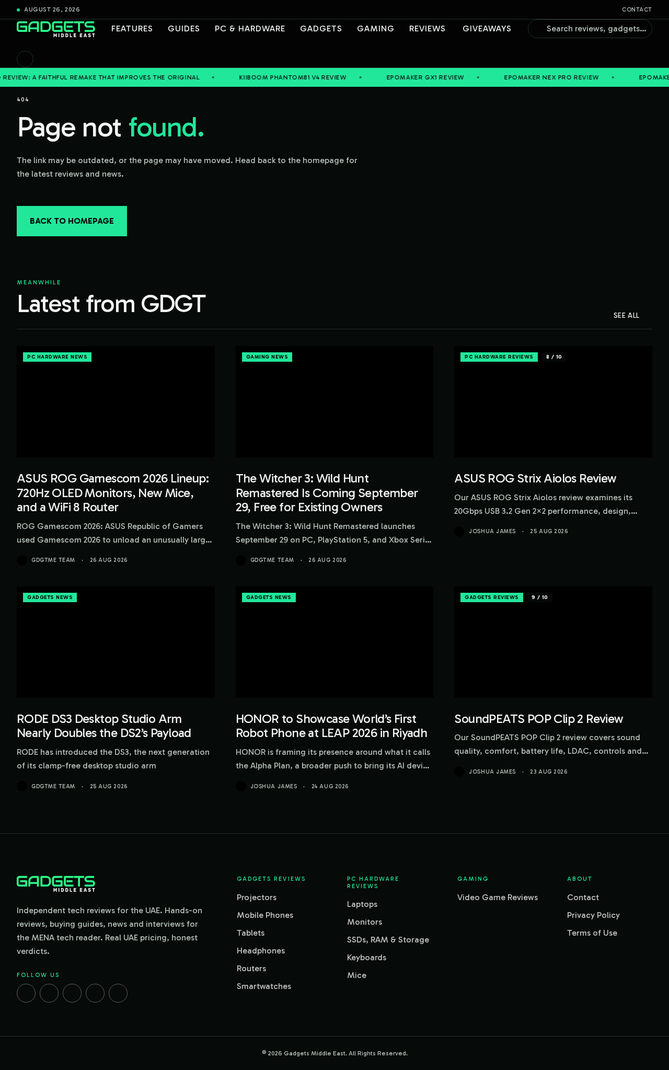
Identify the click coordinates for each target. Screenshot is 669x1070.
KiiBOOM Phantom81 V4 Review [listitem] (255, 77)
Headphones (261, 951)
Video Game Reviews (497, 897)
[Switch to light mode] (25, 59)
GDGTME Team (53, 560)
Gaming (376, 28)
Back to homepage (72, 221)
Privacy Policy (593, 915)
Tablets (250, 933)
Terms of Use (592, 933)
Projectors (256, 897)
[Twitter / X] (72, 993)
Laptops (362, 904)
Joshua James (492, 531)
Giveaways (487, 28)
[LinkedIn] (95, 993)
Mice (356, 975)
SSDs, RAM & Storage (388, 940)
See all (627, 315)
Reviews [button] (427, 28)
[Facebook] (26, 993)
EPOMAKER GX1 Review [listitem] (388, 77)
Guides (184, 28)
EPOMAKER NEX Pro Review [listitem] (514, 77)
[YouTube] (118, 993)
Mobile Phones (265, 915)
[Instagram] (49, 993)
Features (132, 28)
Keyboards (366, 957)
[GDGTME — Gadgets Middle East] (56, 29)
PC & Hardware (250, 28)
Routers (251, 968)
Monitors (364, 922)
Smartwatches (264, 986)
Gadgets (321, 28)
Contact (637, 10)
